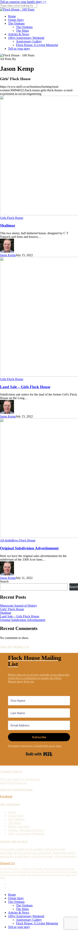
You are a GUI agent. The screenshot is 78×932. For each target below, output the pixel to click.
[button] (6, 796)
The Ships (14, 823)
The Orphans (16, 819)
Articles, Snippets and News (26, 830)
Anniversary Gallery (29, 919)
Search (4, 581)
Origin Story (16, 815)
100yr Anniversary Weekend (26, 833)
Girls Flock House (11, 217)
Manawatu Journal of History (18, 605)
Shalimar (7, 225)
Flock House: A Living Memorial (37, 923)
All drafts (6, 540)
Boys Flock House (23, 540)
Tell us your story (19, 826)
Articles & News (18, 912)
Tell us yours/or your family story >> (23, 1)
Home (12, 812)
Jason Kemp (8, 255)
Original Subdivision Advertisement (29, 548)
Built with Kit (39, 754)
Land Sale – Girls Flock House (25, 387)
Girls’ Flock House (12, 609)
